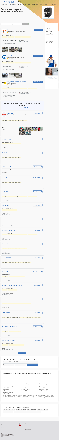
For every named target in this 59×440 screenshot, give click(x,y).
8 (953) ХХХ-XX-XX (38, 312)
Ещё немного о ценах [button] (26, 398)
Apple (29, 4)
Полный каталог (53, 4)
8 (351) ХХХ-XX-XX (38, 113)
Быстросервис (12, 30)
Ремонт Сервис (7, 244)
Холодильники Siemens (31, 409)
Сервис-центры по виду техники (31, 423)
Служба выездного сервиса (17, 82)
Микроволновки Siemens (21, 409)
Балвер (10, 113)
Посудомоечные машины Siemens (20, 411)
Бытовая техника (4, 4)
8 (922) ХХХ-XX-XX (38, 166)
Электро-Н (5, 219)
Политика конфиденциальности (7, 434)
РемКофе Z (5, 299)
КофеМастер (6, 205)
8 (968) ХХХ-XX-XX (37, 326)
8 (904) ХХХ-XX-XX (37, 177)
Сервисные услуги (28, 425)
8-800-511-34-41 (38, 29)
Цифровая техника (22, 4)
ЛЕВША (4, 153)
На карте (26, 24)
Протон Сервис (7, 166)
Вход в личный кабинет (49, 423)
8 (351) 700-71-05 (38, 55)
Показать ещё (22, 352)
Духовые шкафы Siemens (8, 411)
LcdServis (5, 191)
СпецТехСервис (7, 139)
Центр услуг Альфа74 (9, 340)
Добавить (49, 424)
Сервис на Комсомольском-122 (12, 285)
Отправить (32, 364)
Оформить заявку (51, 53)
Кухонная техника (13, 4)
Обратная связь (28, 429)
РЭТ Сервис (6, 271)
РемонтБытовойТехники (10, 326)
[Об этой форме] (36, 359)
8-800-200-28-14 (38, 81)
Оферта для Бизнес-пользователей (7, 433)
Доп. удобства (14, 24)
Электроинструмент (44, 4)
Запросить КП (51, 86)
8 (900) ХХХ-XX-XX (37, 271)
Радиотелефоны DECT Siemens (34, 411)
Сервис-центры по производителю (32, 424)
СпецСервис (11, 56)
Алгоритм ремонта (8, 230)
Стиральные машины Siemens (9, 409)
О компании (3, 429)
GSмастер (5, 177)
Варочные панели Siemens (42, 409)
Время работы (4, 24)
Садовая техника (35, 4)
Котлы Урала (6, 312)
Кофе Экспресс (7, 257)
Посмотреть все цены (50, 46)
